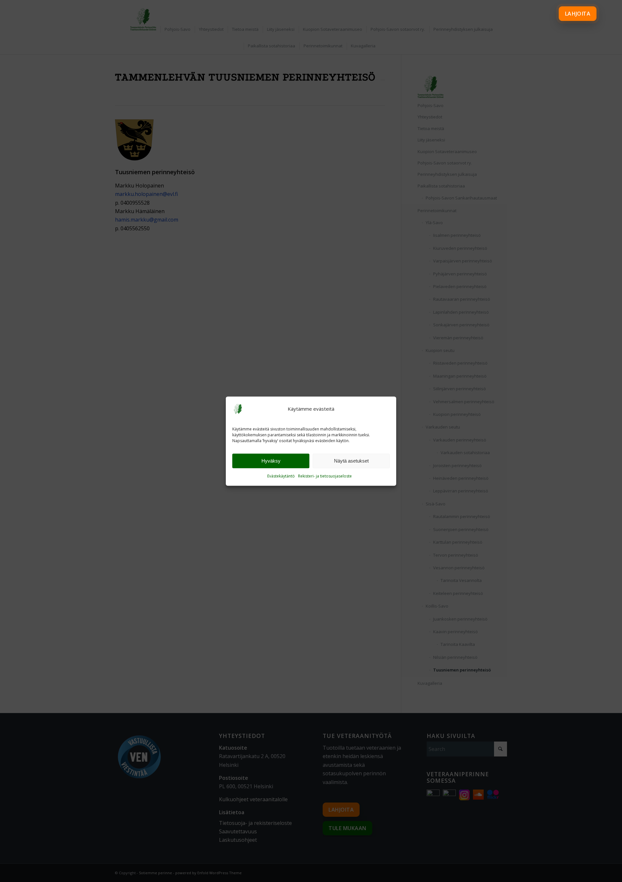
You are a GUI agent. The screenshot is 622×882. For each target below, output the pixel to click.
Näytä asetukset (351, 461)
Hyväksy (271, 461)
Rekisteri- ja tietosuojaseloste (325, 476)
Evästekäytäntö (281, 476)
